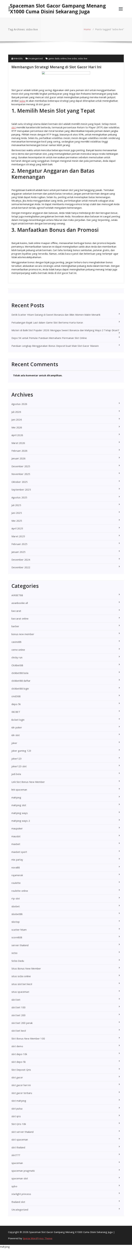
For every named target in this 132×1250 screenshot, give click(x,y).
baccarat (16, 610)
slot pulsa (16, 1108)
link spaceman (19, 789)
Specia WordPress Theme (37, 1238)
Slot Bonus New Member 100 (28, 1038)
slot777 (15, 1155)
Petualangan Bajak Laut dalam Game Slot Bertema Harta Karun (47, 322)
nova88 (15, 867)
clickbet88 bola (19, 673)
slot (13, 127)
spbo (14, 1186)
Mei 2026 (16, 427)
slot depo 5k (18, 1061)
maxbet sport (19, 851)
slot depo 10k (19, 1054)
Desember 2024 (20, 559)
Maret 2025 (18, 536)
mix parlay (17, 859)
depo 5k (16, 704)
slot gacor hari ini (21, 1085)
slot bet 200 (18, 1015)
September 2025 (21, 489)
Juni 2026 (16, 419)
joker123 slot (19, 766)
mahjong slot (18, 805)
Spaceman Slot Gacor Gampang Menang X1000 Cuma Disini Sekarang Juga (58, 8)
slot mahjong (18, 1100)
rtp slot (15, 898)
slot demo (17, 1046)
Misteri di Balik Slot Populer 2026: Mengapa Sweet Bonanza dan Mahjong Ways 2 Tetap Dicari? (65, 330)
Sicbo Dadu (17, 960)
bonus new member (22, 634)
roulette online (19, 890)
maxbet (15, 844)
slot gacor (17, 1077)
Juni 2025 (16, 512)
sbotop (15, 921)
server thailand (19, 945)
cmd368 (16, 696)
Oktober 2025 (19, 481)
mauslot (15, 836)
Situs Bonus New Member (26, 968)
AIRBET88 (17, 595)
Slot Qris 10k (18, 1124)
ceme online (18, 649)
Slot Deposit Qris (21, 1069)
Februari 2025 (19, 544)
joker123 (16, 758)
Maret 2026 (18, 443)
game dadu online (57, 58)
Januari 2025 (18, 551)
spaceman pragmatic (23, 1170)
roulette (16, 882)
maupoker (17, 828)
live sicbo (72, 58)
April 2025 (17, 528)
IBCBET (15, 711)
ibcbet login (17, 719)
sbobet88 (17, 914)
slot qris (16, 1116)
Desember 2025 (20, 466)
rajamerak (17, 875)
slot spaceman (19, 1139)
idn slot (15, 735)
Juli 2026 (16, 411)
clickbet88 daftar (20, 680)
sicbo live (82, 58)
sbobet (15, 906)
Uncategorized (35, 58)
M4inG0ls (18, 58)
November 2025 (20, 474)
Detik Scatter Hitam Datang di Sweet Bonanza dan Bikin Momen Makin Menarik (55, 314)
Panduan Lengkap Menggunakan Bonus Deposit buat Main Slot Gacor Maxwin (55, 345)
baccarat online (19, 618)
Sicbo (22, 100)
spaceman (17, 1163)
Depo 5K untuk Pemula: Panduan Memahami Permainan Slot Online (49, 338)
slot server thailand (22, 1131)
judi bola (16, 774)
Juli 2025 (16, 505)
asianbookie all (19, 603)
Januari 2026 (18, 458)
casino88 (16, 641)
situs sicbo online (21, 976)
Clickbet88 (17, 665)
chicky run (16, 657)
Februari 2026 (19, 450)
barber (15, 626)
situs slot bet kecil (21, 984)
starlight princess (21, 1194)
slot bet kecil (18, 1030)
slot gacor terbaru (21, 1093)
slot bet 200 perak (22, 1023)
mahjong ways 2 (20, 820)
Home (87, 29)
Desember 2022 (20, 567)
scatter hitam (19, 929)
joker (14, 743)
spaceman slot (19, 1178)
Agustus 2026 (19, 404)
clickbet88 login (20, 688)
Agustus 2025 (19, 497)
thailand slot (18, 1201)
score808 (16, 937)
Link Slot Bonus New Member (28, 781)
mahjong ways (19, 813)
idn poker (16, 727)
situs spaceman (20, 991)
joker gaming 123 (21, 750)
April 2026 (17, 435)
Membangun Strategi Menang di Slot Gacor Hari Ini (56, 66)
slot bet (15, 999)
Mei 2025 (16, 520)
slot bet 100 (18, 1007)
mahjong (16, 797)
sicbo (14, 952)
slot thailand (18, 1147)
